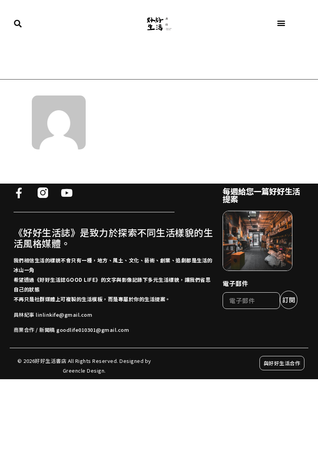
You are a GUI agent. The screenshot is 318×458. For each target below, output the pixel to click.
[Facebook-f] (19, 192)
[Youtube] (67, 192)
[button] (281, 23)
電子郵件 (235, 283)
